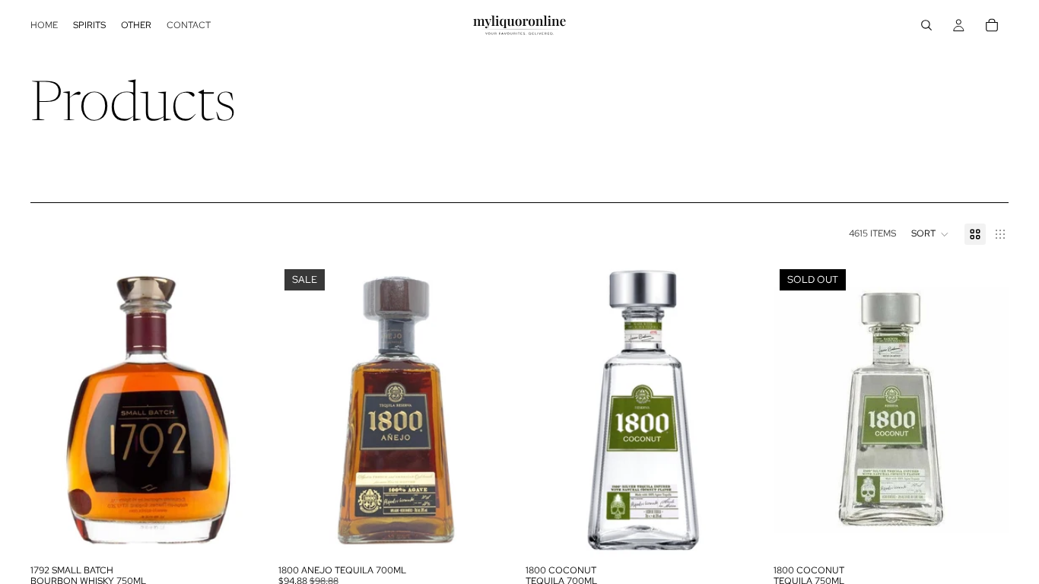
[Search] (926, 25)
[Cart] (992, 25)
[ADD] (242, 534)
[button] (930, 234)
